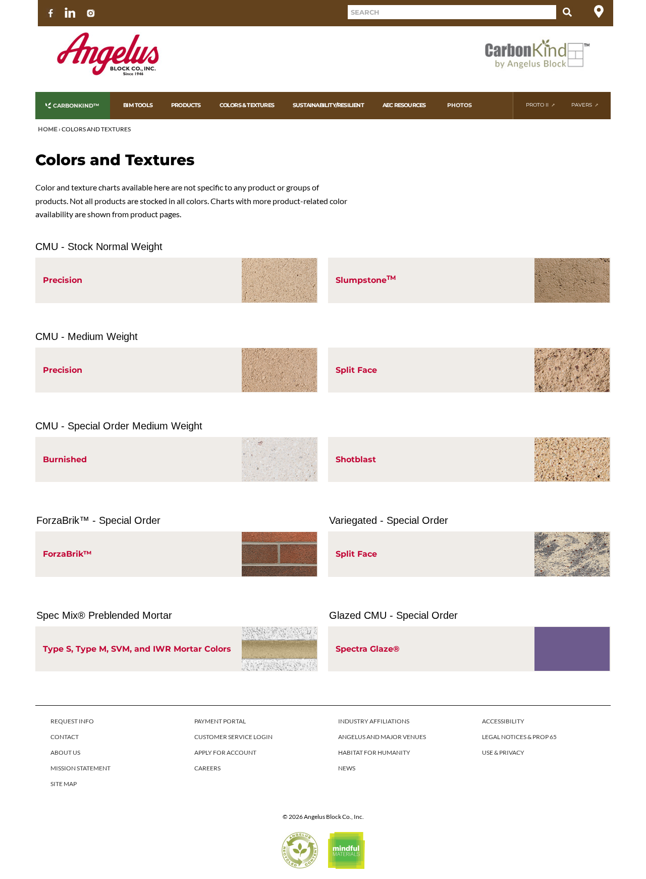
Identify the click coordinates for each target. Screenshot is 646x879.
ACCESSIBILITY (503, 721)
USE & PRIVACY (503, 752)
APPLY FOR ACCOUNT (225, 752)
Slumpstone (366, 279)
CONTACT (64, 737)
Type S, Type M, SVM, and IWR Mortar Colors (137, 649)
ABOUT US (65, 752)
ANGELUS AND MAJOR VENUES (382, 737)
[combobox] (452, 12)
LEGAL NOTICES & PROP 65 (519, 737)
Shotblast (356, 459)
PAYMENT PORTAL (220, 721)
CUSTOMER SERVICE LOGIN (233, 737)
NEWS (346, 768)
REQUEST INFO (72, 721)
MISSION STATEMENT (80, 768)
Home (48, 129)
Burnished (65, 459)
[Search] (567, 12)
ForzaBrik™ (67, 554)
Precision (62, 280)
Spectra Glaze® (368, 649)
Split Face (356, 370)
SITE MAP (63, 784)
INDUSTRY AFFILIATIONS (373, 721)
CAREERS (207, 768)
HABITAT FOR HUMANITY (374, 752)
